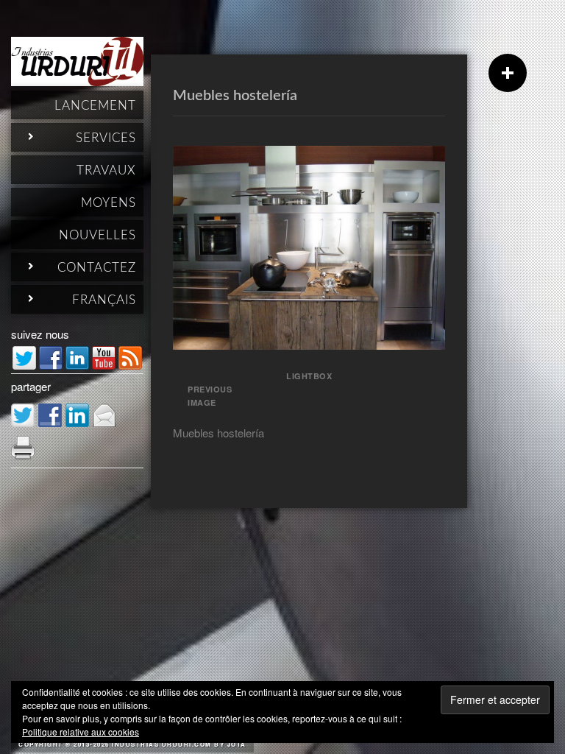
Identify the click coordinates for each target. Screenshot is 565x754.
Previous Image (210, 396)
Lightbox (309, 375)
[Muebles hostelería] (309, 345)
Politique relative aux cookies (80, 731)
